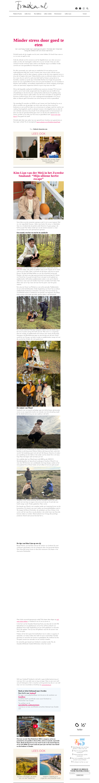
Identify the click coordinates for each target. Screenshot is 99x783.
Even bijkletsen (37, 13)
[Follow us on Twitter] (84, 8)
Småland (19, 268)
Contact (85, 13)
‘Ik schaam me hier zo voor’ (80, 762)
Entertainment (57, 13)
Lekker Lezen (68, 13)
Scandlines (21, 697)
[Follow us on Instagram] (81, 8)
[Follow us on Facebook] (77, 8)
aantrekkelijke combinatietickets (28, 705)
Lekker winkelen (48, 13)
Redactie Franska (17, 13)
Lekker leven (28, 13)
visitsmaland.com (46, 684)
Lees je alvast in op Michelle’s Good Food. (48, 122)
